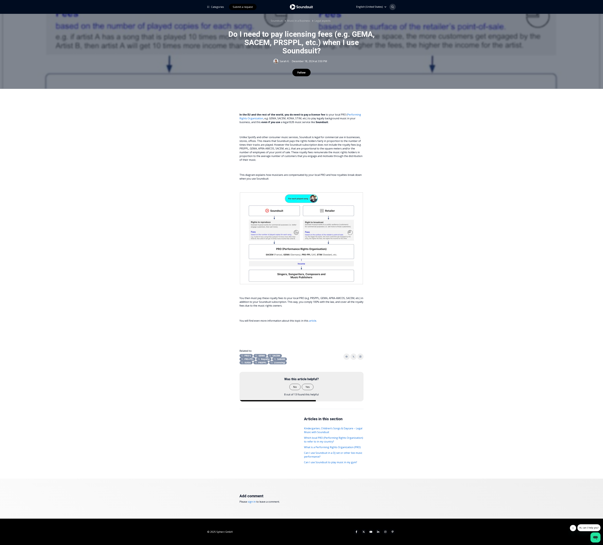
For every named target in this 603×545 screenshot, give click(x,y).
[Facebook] (346, 356)
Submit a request (243, 7)
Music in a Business (298, 20)
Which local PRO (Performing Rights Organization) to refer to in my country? (333, 439)
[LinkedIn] (360, 356)
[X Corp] (353, 356)
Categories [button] (217, 7)
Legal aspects (323, 20)
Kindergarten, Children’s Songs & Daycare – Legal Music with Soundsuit (333, 430)
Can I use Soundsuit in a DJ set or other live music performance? (333, 454)
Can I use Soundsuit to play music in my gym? (330, 462)
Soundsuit (277, 20)
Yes (308, 387)
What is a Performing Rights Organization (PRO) (332, 447)
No (295, 387)
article (312, 320)
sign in (252, 501)
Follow (301, 72)
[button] (371, 6)
